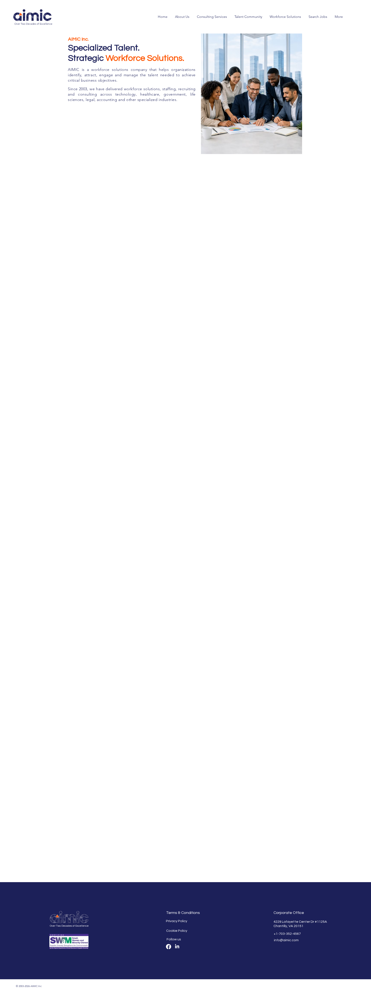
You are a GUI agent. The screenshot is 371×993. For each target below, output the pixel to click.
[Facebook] (168, 946)
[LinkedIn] (177, 946)
